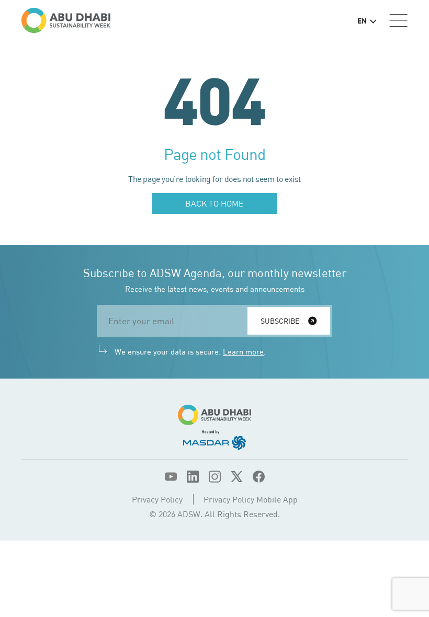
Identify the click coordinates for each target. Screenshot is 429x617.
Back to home (214, 203)
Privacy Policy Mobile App (251, 499)
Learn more (243, 351)
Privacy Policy (157, 499)
